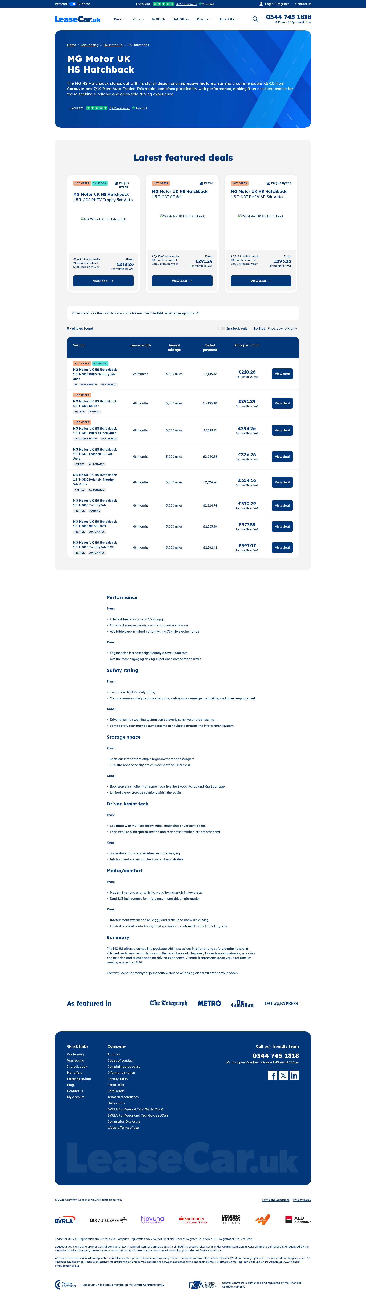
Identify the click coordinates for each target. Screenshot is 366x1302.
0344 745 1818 (276, 1055)
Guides (202, 19)
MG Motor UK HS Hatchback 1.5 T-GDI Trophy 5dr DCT (95, 545)
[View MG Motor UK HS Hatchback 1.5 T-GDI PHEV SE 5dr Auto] (261, 227)
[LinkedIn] (294, 1075)
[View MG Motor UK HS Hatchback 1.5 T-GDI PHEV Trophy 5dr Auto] (103, 230)
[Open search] (255, 19)
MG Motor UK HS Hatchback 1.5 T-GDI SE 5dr (95, 403)
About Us (226, 19)
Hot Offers (181, 19)
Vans (136, 19)
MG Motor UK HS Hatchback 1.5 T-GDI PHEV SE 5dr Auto (95, 430)
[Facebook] (272, 1075)
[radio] (61, 4)
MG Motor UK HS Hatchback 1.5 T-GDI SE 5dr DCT (95, 524)
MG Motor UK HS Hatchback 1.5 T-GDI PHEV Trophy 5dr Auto (95, 374)
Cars (117, 19)
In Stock (158, 19)
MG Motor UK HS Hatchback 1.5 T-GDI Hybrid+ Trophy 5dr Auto (95, 479)
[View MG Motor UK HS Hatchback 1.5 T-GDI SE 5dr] (182, 227)
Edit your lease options (175, 313)
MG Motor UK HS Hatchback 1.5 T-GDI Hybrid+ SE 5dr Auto (95, 453)
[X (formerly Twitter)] (283, 1075)
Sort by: (260, 328)
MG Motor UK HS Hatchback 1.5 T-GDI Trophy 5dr (95, 503)
